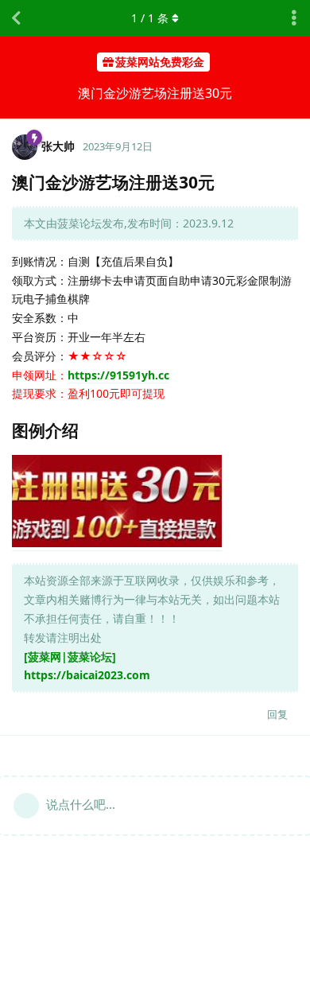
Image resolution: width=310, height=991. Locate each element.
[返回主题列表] (16, 18)
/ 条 (150, 17)
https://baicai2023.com (87, 674)
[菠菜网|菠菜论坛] (70, 656)
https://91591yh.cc (118, 375)
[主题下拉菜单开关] (294, 18)
